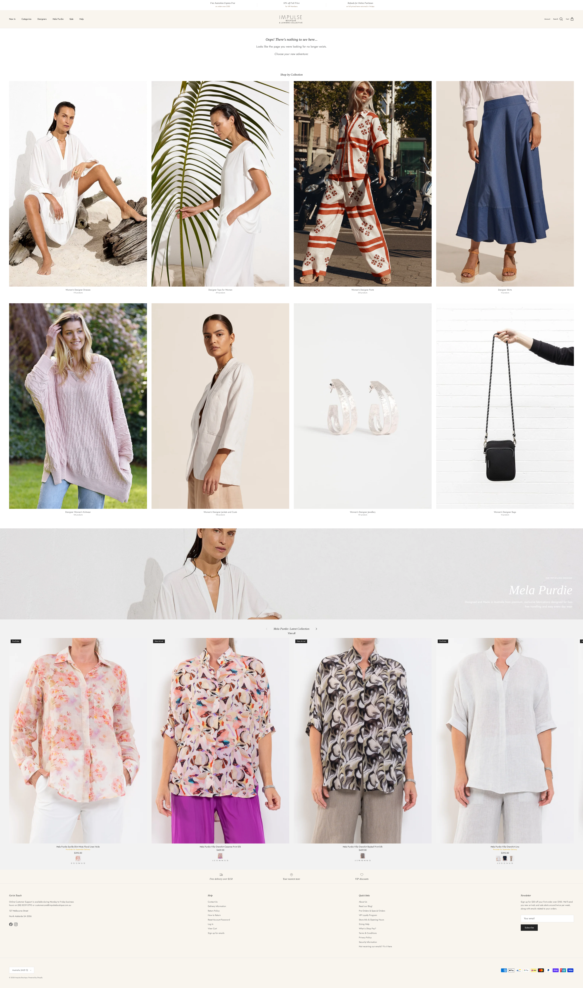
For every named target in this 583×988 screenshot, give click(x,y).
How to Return (214, 915)
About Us (363, 901)
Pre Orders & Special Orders (372, 910)
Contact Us (213, 901)
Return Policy (214, 910)
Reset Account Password (219, 919)
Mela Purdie (58, 18)
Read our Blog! (365, 906)
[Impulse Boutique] (291, 19)
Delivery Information (217, 906)
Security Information (368, 942)
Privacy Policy (365, 937)
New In (12, 18)
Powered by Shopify (35, 977)
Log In (210, 924)
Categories (26, 18)
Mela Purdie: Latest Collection (291, 628)
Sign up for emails (216, 933)
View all (291, 633)
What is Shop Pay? (367, 928)
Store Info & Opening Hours (371, 919)
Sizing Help (364, 924)
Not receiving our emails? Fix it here (375, 946)
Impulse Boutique (21, 977)
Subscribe (529, 927)
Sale (71, 18)
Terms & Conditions (368, 933)
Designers (42, 18)
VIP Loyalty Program (368, 915)
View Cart (212, 928)
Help (81, 18)
